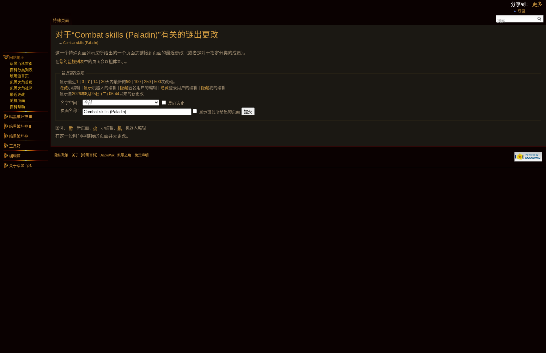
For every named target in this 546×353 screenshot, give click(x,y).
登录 (521, 11)
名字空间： (71, 102)
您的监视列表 (71, 61)
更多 (537, 4)
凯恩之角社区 (21, 88)
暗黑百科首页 (21, 64)
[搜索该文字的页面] (539, 18)
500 (157, 81)
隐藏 (64, 87)
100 (137, 81)
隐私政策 (61, 155)
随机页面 (17, 101)
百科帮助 (17, 107)
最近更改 (17, 95)
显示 (88, 87)
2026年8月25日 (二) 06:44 (95, 93)
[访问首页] (25, 25)
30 (103, 81)
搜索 (501, 20)
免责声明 (142, 155)
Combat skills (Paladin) (80, 43)
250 (147, 81)
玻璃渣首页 (19, 76)
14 (95, 81)
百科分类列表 (21, 70)
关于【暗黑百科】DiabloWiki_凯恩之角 (101, 155)
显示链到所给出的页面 (219, 111)
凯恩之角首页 (21, 82)
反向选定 (176, 103)
